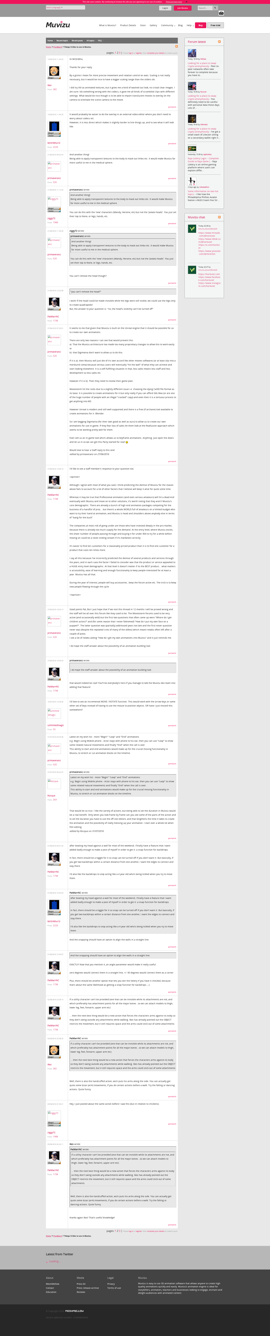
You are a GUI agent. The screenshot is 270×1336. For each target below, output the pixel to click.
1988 (55, 222)
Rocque (51, 795)
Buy (201, 25)
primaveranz (54, 178)
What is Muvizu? (107, 25)
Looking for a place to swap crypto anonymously (202, 65)
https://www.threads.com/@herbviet (209, 234)
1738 (55, 320)
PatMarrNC (53, 316)
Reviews (81, 1291)
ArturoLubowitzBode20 (207, 229)
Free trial (215, 25)
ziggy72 (51, 218)
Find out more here (174, 2)
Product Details (128, 25)
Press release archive (88, 1287)
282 (55, 89)
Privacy (111, 1283)
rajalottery (207, 154)
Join (183, 8)
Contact (50, 1287)
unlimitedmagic (56, 725)
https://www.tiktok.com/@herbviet (209, 240)
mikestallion (204, 187)
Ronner (203, 92)
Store (143, 25)
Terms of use (114, 1287)
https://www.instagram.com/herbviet (209, 284)
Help (189, 25)
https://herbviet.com (209, 274)
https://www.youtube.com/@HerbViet (209, 252)
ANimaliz (204, 124)
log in (131, 53)
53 (54, 729)
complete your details (155, 53)
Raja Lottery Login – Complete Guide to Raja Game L (203, 160)
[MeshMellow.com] (74, 1311)
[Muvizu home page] (58, 23)
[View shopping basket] (221, 13)
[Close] (187, 2)
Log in (165, 8)
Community (167, 25)
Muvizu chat (196, 217)
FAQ (100, 40)
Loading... (54, 1261)
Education (51, 1291)
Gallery (153, 25)
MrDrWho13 (54, 142)
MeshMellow (52, 1283)
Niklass (203, 59)
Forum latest (197, 42)
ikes (50, 85)
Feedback (57, 47)
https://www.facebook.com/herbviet (209, 279)
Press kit (81, 1283)
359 (55, 799)
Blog (180, 25)
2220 (55, 146)
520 (55, 182)
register (139, 53)
